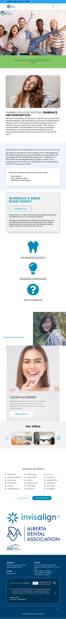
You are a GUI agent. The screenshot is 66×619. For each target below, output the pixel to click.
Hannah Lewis (14, 597)
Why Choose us (33, 300)
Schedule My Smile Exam (13, 337)
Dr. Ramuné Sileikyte (33, 257)
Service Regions (41, 498)
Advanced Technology (33, 278)
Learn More (21, 414)
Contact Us (20, 208)
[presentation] (7, 438)
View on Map (23, 498)
